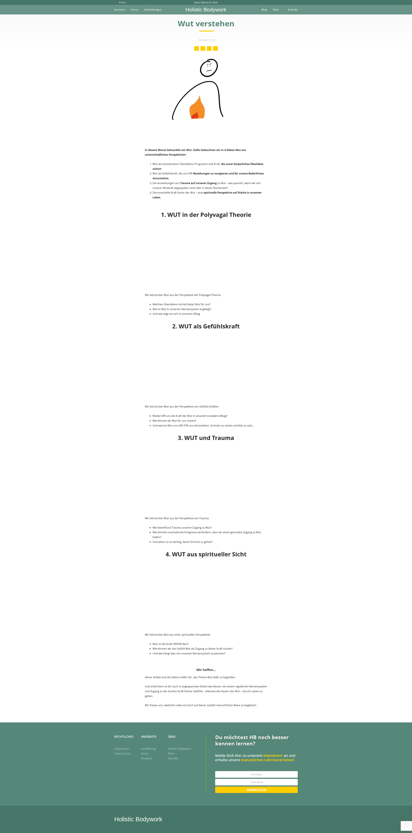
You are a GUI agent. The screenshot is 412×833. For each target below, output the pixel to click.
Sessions (119, 9)
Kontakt (293, 9)
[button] (196, 48)
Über (276, 9)
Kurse (134, 9)
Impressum (121, 749)
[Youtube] (291, 2)
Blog (264, 9)
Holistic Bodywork (206, 10)
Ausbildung (148, 749)
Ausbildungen (153, 9)
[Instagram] (297, 2)
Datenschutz (122, 753)
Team (171, 753)
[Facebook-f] (286, 2)
